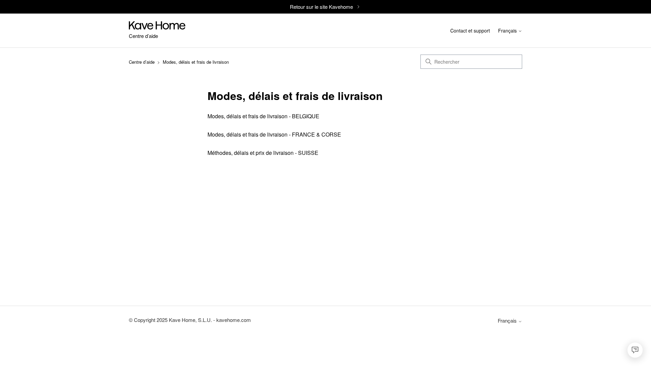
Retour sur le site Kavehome (321, 6)
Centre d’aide (142, 62)
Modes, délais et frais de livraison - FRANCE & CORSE (274, 134)
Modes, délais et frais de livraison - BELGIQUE (263, 116)
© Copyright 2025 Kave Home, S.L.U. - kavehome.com (190, 319)
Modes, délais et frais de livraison (196, 62)
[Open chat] (635, 350)
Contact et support (470, 30)
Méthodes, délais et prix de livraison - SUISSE (263, 153)
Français (508, 31)
